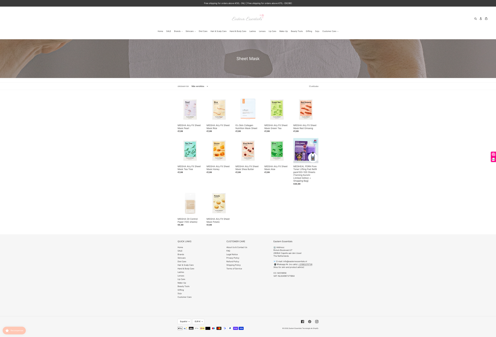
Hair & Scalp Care (186, 265)
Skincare (182, 258)
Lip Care (181, 279)
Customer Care (185, 297)
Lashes (181, 272)
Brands (181, 254)
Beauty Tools (183, 286)
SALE (180, 251)
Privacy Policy (232, 258)
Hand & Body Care (186, 268)
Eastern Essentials (295, 328)
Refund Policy (232, 261)
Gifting (181, 290)
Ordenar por (183, 86)
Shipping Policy (233, 265)
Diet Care (182, 261)
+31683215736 (305, 264)
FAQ (228, 251)
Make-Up (182, 283)
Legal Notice (232, 254)
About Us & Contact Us (236, 247)
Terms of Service (234, 268)
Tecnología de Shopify (310, 328)
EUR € (197, 321)
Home (180, 247)
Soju (180, 293)
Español (183, 321)
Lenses (181, 275)
